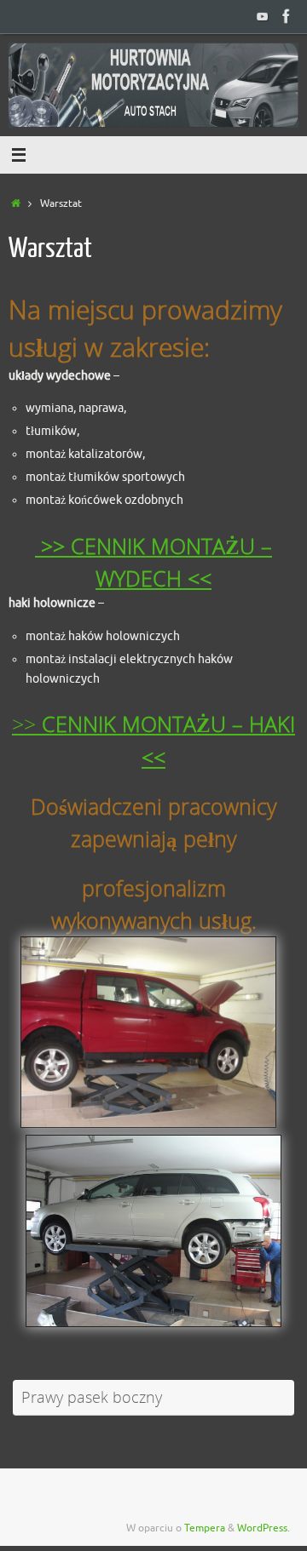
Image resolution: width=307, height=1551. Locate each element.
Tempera (204, 1528)
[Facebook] (286, 16)
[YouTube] (263, 16)
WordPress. (263, 1528)
